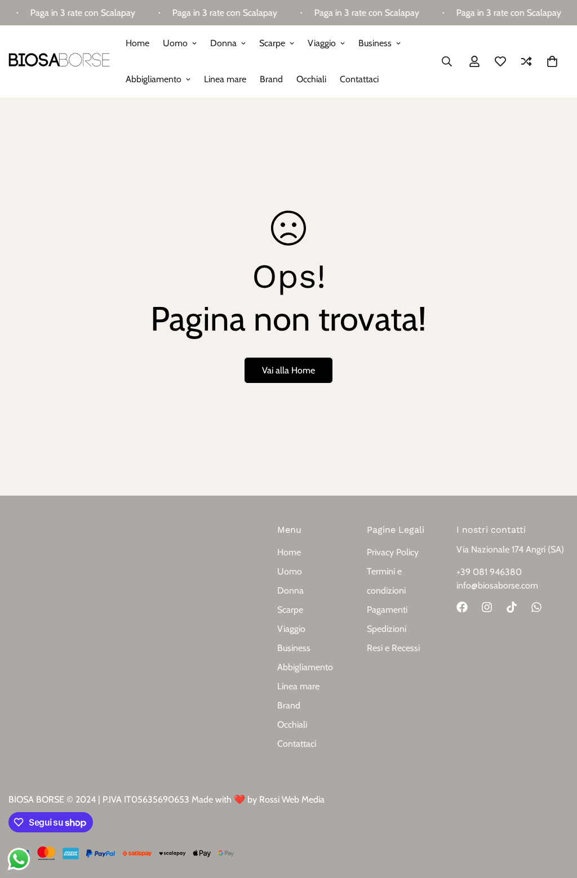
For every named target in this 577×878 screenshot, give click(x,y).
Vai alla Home (288, 370)
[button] (552, 61)
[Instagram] (486, 607)
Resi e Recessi (393, 648)
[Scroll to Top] (555, 817)
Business (375, 43)
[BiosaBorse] (59, 61)
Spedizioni (386, 628)
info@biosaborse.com (497, 585)
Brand (271, 79)
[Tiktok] (511, 607)
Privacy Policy (393, 552)
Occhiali (311, 79)
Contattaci (359, 79)
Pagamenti (387, 609)
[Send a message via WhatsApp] (19, 859)
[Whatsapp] (536, 607)
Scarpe (272, 43)
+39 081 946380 (489, 572)
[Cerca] (446, 61)
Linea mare (225, 79)
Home (137, 43)
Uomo (175, 43)
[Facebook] (462, 607)
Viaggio (322, 43)
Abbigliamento (153, 79)
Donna (223, 43)
